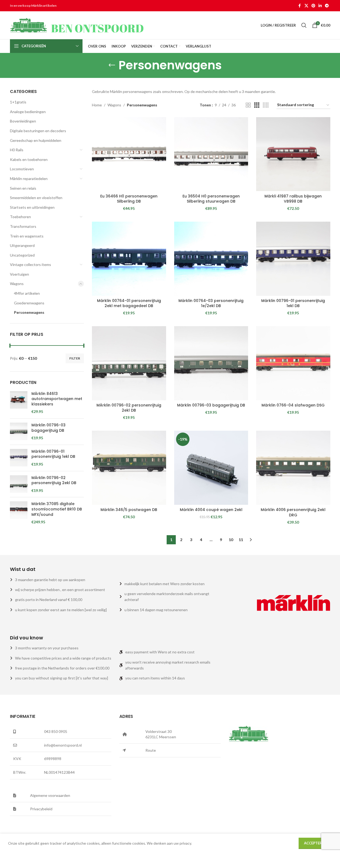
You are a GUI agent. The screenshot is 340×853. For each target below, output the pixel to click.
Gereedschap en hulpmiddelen (35, 140)
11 (241, 539)
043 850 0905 (55, 731)
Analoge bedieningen (28, 111)
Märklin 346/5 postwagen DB (129, 509)
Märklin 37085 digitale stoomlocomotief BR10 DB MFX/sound (56, 509)
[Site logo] (77, 25)
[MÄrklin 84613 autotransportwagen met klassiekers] (18, 402)
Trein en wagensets (27, 236)
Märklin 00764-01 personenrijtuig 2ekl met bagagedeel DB (129, 303)
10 (231, 539)
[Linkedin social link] (320, 5)
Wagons (17, 283)
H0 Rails (16, 149)
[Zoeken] (304, 25)
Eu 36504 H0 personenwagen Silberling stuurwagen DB (211, 198)
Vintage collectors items (30, 264)
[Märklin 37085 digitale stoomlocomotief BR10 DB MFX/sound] (18, 512)
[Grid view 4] (266, 105)
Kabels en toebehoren (29, 159)
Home (97, 105)
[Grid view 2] (248, 105)
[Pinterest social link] (313, 5)
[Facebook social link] (299, 5)
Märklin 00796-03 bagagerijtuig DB (48, 428)
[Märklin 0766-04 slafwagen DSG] (293, 363)
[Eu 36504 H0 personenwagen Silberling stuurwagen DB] (211, 154)
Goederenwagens (29, 303)
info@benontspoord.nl (63, 745)
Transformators (23, 226)
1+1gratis (18, 102)
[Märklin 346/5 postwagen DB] (129, 468)
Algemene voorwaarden (50, 795)
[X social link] (306, 5)
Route (150, 750)
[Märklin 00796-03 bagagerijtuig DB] (18, 432)
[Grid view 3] (256, 105)
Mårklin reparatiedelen (29, 178)
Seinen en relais (23, 188)
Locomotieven (22, 169)
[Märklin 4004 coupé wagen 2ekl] (211, 468)
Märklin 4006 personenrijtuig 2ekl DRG (293, 512)
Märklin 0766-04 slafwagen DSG (293, 405)
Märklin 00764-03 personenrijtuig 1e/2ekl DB (211, 303)
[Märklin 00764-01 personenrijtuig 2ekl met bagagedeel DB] (129, 259)
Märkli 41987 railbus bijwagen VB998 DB (293, 198)
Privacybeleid (41, 809)
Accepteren (315, 843)
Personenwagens (29, 312)
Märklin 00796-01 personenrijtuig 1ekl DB (53, 454)
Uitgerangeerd (22, 245)
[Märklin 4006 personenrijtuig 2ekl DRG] (293, 468)
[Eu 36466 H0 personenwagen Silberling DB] (129, 154)
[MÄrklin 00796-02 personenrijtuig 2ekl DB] (18, 484)
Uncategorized (22, 255)
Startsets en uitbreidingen (32, 207)
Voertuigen (19, 274)
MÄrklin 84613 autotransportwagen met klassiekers (56, 399)
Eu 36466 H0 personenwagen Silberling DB (129, 198)
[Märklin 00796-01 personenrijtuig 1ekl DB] (18, 458)
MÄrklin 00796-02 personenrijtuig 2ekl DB (53, 480)
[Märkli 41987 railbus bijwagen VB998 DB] (293, 154)
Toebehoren (20, 216)
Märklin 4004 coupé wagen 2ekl (211, 509)
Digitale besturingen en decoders (38, 130)
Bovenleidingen (23, 121)
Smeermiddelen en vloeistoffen (36, 197)
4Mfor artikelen (27, 293)
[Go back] (112, 65)
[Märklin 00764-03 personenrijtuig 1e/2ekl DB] (211, 259)
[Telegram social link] (326, 5)
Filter (74, 358)
